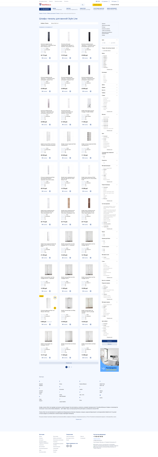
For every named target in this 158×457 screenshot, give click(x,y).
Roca (80, 400)
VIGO (101, 392)
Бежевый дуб (106, 137)
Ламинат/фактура (107, 297)
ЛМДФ (104, 176)
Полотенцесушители (99, 8)
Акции (67, 439)
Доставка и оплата (43, 1)
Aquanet (105, 55)
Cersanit (105, 58)
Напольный (105, 119)
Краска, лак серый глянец (108, 193)
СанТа (101, 397)
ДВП (104, 171)
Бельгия (105, 99)
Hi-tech (104, 263)
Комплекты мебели (106, 28)
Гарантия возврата (70, 436)
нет (104, 243)
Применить (109, 341)
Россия (104, 106)
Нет (104, 157)
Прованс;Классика (107, 272)
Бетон (104, 328)
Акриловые (59, 9)
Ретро (104, 273)
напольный (105, 121)
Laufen (80, 389)
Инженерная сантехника (58, 439)
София (104, 82)
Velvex (101, 390)
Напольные (68, 9)
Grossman (105, 67)
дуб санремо (106, 333)
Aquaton (105, 57)
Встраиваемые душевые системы (58, 444)
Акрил (104, 285)
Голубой (105, 147)
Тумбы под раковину (106, 30)
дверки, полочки (106, 221)
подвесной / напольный (108, 128)
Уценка (54, 452)
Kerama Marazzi (83, 384)
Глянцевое (105, 187)
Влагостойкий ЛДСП (107, 168)
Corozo (104, 60)
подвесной (105, 127)
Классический (106, 266)
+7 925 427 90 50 (114, 4)
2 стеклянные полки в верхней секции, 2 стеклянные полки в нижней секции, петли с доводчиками (109, 216)
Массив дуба (106, 314)
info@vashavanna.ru (98, 440)
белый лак (105, 141)
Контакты (66, 1)
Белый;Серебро (106, 146)
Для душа (41, 439)
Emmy (104, 65)
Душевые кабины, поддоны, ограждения (43, 442)
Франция (105, 108)
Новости (51, 1)
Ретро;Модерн (106, 275)
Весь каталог (45, 9)
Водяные (95, 9)
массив (104, 178)
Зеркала (108, 9)
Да (104, 156)
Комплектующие (56, 446)
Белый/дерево (106, 143)
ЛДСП (104, 175)
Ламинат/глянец (106, 295)
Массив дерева (106, 179)
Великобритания (106, 100)
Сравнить (50, 58)
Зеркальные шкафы (106, 25)
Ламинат (105, 195)
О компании (82, 438)
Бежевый (105, 136)
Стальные (55, 9)
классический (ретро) (107, 268)
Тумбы (115, 9)
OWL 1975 (81, 394)
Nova (104, 76)
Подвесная (105, 124)
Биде (40, 450)
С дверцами (105, 226)
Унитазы (68, 8)
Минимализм (106, 269)
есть (104, 242)
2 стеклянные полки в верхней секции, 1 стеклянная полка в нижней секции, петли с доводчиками (109, 211)
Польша (105, 105)
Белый (104, 138)
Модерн (105, 271)
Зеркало (105, 173)
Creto (104, 61)
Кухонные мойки (42, 452)
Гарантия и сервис (58, 1)
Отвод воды (55, 448)
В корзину (45, 58)
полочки (105, 222)
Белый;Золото (106, 144)
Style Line (102, 385)
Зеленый (105, 335)
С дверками (105, 225)
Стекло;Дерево (106, 258)
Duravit (104, 64)
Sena (104, 77)
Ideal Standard (62, 396)
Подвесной (105, 125)
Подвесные (73, 9)
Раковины (55, 441)
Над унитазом (106, 117)
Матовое (105, 198)
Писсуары (55, 450)
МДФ (104, 316)
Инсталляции (42, 446)
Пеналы (112, 9)
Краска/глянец (106, 291)
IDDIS (60, 394)
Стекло (104, 257)
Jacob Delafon (62, 401)
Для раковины (83, 9)
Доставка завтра (106, 50)
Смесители (82, 8)
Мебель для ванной (112, 8)
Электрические (101, 9)
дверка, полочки (106, 219)
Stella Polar (102, 384)
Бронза (104, 329)
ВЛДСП (104, 169)
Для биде (88, 9)
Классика (105, 265)
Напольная (105, 118)
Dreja (104, 63)
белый (104, 140)
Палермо (105, 80)
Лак (104, 194)
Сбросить (110, 344)
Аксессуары (55, 436)
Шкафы (103, 35)
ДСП (104, 172)
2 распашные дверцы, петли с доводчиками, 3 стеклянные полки (109, 207)
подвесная (105, 122)
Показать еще (69, 362)
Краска (104, 190)
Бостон (104, 79)
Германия (105, 102)
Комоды (103, 27)
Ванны (54, 8)
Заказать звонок (97, 4)
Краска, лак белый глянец (108, 191)
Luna (104, 74)
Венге (104, 330)
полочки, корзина (107, 223)
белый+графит (106, 326)
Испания (105, 103)
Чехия (104, 109)
